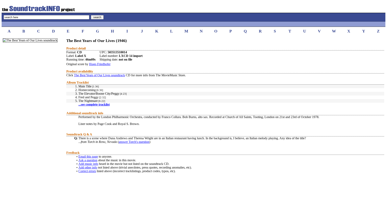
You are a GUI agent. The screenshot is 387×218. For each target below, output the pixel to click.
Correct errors (87, 171)
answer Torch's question (134, 142)
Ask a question (87, 160)
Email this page (88, 156)
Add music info (88, 164)
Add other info (87, 167)
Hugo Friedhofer (99, 64)
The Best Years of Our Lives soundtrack (99, 75)
